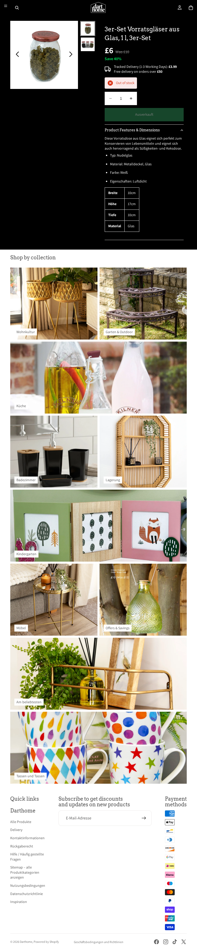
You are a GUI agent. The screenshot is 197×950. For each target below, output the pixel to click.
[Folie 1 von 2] (88, 28)
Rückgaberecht (21, 846)
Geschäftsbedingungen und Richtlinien (98, 942)
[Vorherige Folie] (16, 55)
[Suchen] (17, 7)
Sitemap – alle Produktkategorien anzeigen (24, 872)
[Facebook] (156, 942)
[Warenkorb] (190, 7)
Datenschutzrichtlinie (26, 893)
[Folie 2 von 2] (88, 44)
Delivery (16, 829)
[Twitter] (184, 942)
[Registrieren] (144, 818)
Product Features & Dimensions (132, 130)
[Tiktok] (175, 942)
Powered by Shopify (46, 942)
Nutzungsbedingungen (27, 885)
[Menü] (5, 6)
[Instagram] (166, 942)
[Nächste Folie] (72, 55)
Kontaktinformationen (27, 838)
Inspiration (18, 901)
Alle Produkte (20, 821)
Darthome (26, 942)
